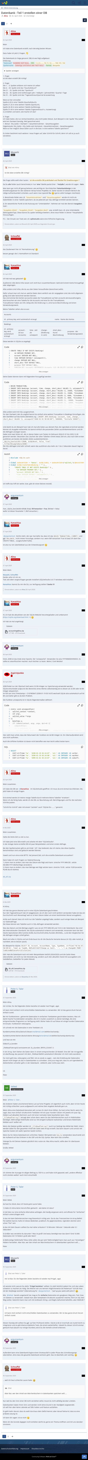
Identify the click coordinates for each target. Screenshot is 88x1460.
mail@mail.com (38, 1032)
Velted (10, 1295)
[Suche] (73, 3)
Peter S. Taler (14, 1100)
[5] (7, 360)
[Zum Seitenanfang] (84, 1457)
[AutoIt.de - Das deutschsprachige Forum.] (4, 3)
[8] (7, 367)
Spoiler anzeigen (12, 71)
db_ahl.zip (7, 877)
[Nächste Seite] (11, 23)
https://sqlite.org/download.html (15, 617)
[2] (7, 353)
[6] (7, 363)
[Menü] (85, 3)
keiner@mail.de (45, 1036)
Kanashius (25, 977)
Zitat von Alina (13, 167)
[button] (78, 347)
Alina (23, 590)
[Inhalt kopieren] (82, 347)
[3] (7, 355)
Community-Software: (44, 1457)
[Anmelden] (79, 3)
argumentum (10, 536)
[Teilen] (85, 20)
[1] (7, 351)
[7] (7, 365)
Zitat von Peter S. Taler (16, 1273)
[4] (7, 358)
